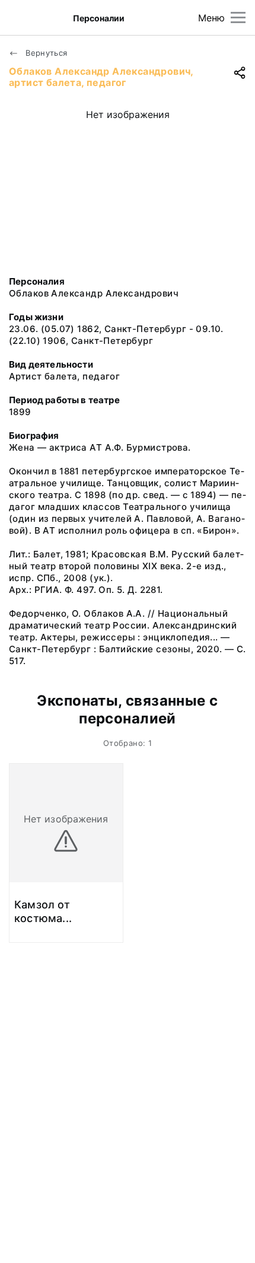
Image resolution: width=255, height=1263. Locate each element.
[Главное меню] (238, 17)
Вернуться (45, 53)
